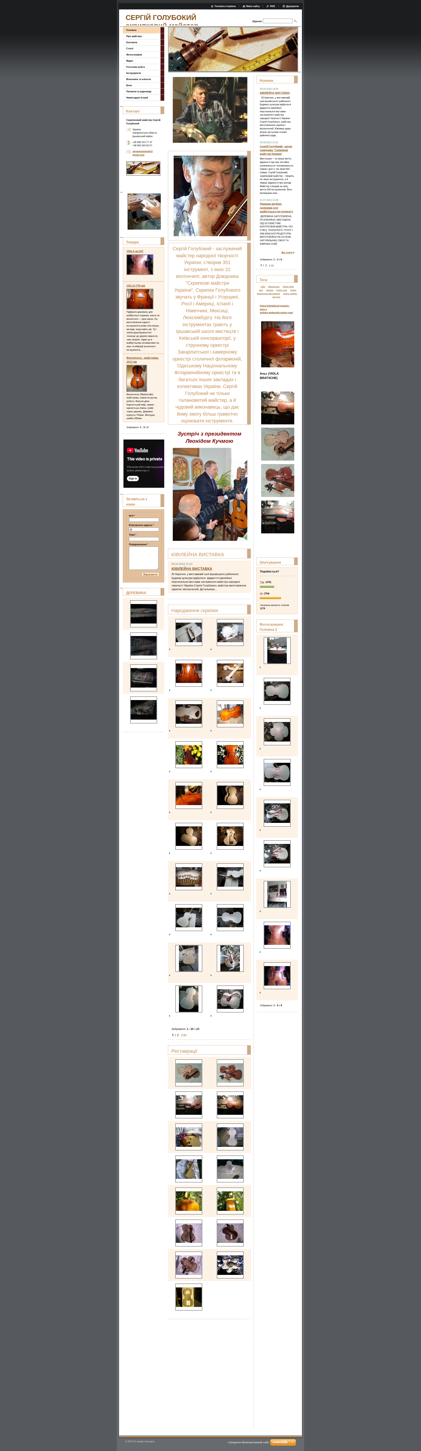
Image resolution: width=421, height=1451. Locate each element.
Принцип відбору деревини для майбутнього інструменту (276, 207)
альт (261, 290)
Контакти (131, 42)
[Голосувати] (277, 587)
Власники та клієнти (138, 79)
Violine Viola (288, 287)
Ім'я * (132, 515)
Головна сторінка (225, 6)
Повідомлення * (138, 544)
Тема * (132, 534)
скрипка (269, 290)
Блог (129, 85)
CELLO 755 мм (136, 285)
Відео (129, 60)
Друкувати (292, 6)
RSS (273, 6)
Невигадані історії (137, 97)
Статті (129, 48)
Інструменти (133, 73)
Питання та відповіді (138, 91)
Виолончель (274, 287)
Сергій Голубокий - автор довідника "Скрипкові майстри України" (276, 150)
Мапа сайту (253, 6)
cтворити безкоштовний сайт (248, 1442)
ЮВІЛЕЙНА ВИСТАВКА (191, 569)
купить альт (281, 290)
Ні (261, 593)
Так (262, 582)
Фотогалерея (134, 54)
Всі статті (287, 252)
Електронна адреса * (141, 525)
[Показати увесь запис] (140, 264)
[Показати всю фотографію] (189, 632)
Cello (262, 287)
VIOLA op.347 (135, 251)
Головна (131, 30)
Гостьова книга (135, 67)
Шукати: (257, 21)
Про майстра (134, 36)
